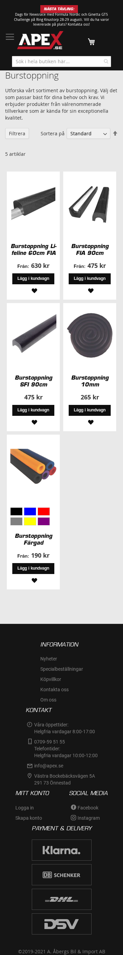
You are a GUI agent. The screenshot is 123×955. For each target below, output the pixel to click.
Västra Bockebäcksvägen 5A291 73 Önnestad (64, 779)
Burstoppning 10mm (90, 381)
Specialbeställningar (61, 669)
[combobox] (61, 61)
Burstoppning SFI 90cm (33, 381)
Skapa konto (28, 818)
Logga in (24, 807)
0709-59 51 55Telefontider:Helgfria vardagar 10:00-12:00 (66, 748)
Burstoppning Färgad (33, 539)
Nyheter (48, 658)
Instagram (89, 818)
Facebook (88, 807)
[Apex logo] (40, 40)
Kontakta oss (54, 689)
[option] (16, 511)
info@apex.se (48, 765)
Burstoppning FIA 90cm (90, 249)
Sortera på (53, 133)
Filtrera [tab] (17, 133)
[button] (33, 290)
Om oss (48, 699)
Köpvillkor (50, 679)
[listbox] (33, 517)
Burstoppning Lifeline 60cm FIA (33, 249)
